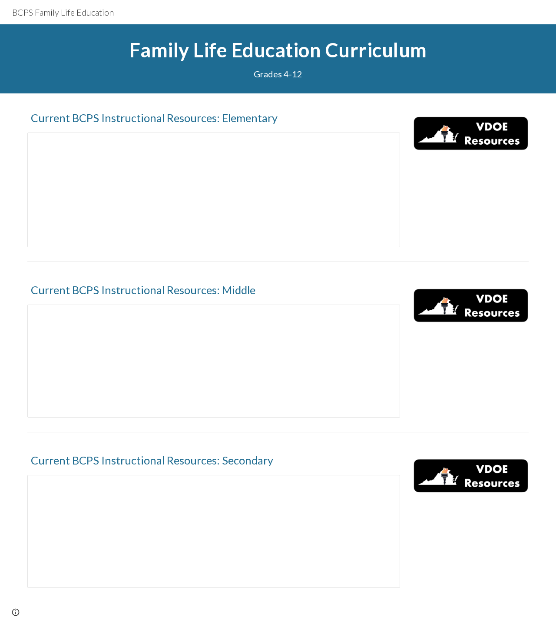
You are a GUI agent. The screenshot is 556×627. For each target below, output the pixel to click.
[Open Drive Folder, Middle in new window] (383, 316)
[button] (16, 612)
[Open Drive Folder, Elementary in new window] (383, 144)
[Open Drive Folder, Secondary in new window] (383, 486)
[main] (278, 59)
